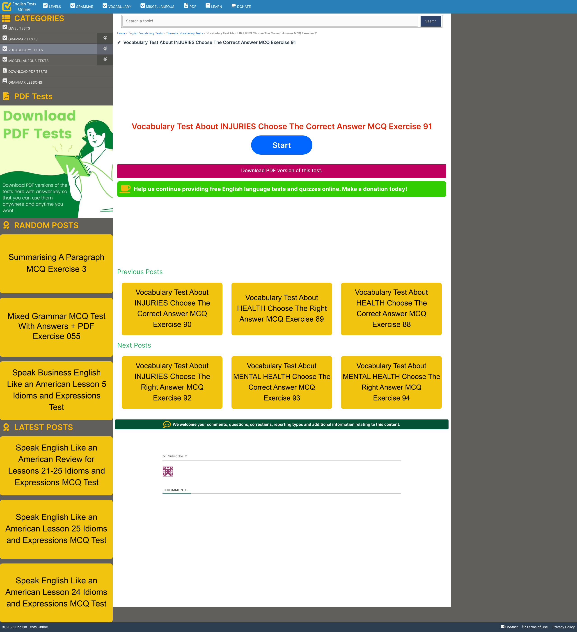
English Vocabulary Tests (145, 33)
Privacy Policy (563, 627)
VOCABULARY (119, 7)
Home (121, 33)
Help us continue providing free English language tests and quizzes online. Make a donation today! (270, 188)
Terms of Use (537, 627)
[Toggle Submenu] (105, 38)
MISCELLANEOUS (159, 7)
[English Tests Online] (19, 7)
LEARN (216, 7)
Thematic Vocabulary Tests (184, 33)
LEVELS (54, 7)
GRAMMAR (84, 7)
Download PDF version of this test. (281, 170)
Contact (511, 627)
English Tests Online (31, 627)
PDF (192, 7)
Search (431, 21)
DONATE (243, 7)
